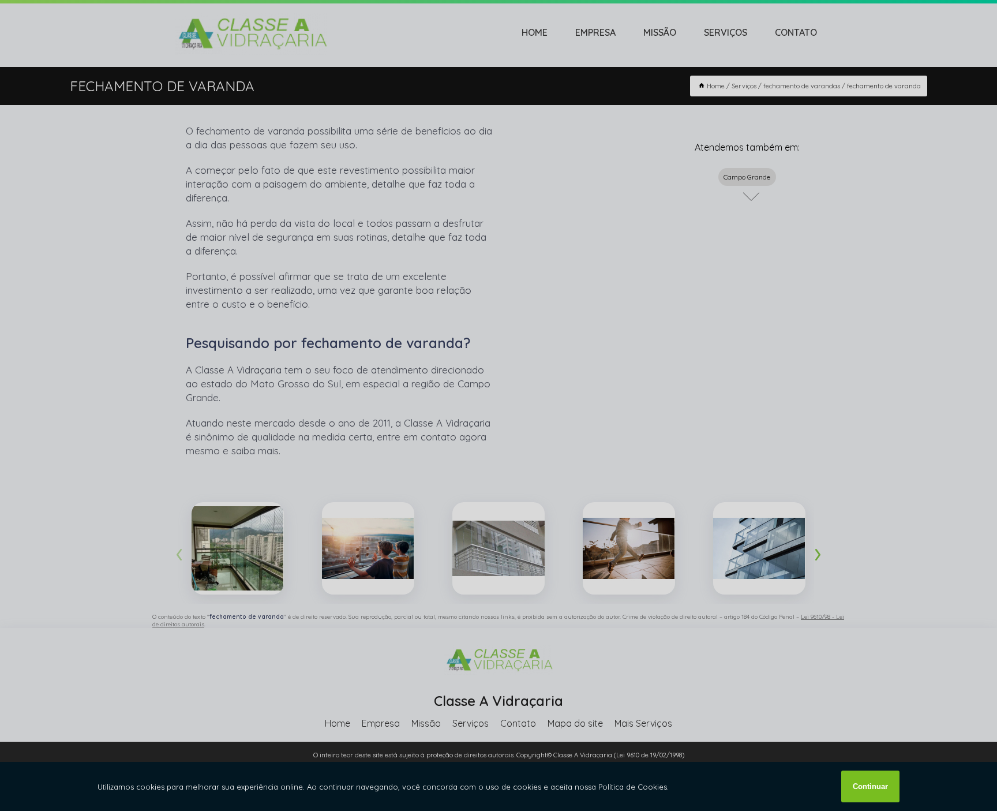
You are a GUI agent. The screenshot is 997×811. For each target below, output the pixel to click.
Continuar (870, 786)
